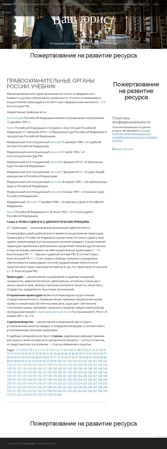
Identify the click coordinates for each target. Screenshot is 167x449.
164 (80, 372)
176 (39, 376)
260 (59, 391)
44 (58, 353)
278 (49, 394)
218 (49, 383)
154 (29, 372)
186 (90, 376)
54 (94, 353)
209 (105, 379)
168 (100, 372)
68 (44, 357)
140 (59, 368)
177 (44, 376)
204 (80, 379)
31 (11, 353)
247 (95, 387)
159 (54, 372)
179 (54, 376)
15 (54, 350)
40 (44, 353)
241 (64, 387)
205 (85, 379)
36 (29, 353)
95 (40, 361)
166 (90, 372)
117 (44, 365)
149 (105, 368)
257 (44, 391)
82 (94, 357)
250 (9, 391)
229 (105, 383)
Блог (156, 4)
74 (65, 357)
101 (64, 361)
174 (29, 376)
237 (44, 387)
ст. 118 (96, 250)
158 (49, 372)
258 (49, 391)
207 (95, 379)
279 (54, 394)
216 (39, 383)
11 (39, 350)
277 (44, 394)
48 (72, 353)
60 (15, 357)
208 (100, 379)
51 (83, 353)
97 (47, 361)
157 (44, 372)
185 (85, 376)
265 (85, 391)
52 (87, 353)
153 (24, 372)
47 (69, 353)
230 (9, 387)
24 (86, 350)
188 (100, 376)
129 (105, 365)
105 (84, 361)
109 (105, 361)
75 (69, 357)
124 (80, 365)
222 (70, 383)
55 (98, 353)
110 (9, 365)
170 (9, 376)
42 (51, 353)
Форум (6, 12)
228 (100, 383)
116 (39, 365)
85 (105, 357)
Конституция (15, 118)
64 (29, 357)
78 (80, 357)
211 (14, 383)
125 (85, 365)
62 (22, 357)
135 (34, 368)
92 (29, 361)
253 (24, 391)
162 (70, 372)
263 (75, 391)
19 (68, 350)
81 (90, 357)
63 (26, 357)
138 (49, 368)
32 (15, 353)
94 (37, 361)
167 (95, 372)
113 (24, 365)
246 (90, 387)
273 (24, 394)
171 (14, 376)
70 (51, 357)
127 (95, 365)
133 (24, 368)
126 (90, 365)
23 (82, 350)
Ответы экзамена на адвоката (75, 4)
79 (83, 357)
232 (19, 387)
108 (100, 361)
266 (90, 391)
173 (24, 376)
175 (34, 376)
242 (70, 387)
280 (59, 394)
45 (62, 353)
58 (8, 357)
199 (54, 379)
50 (80, 353)
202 (70, 379)
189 (105, 376)
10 (36, 350)
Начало (7, 4)
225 (85, 383)
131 (14, 368)
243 (75, 387)
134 (29, 368)
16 (57, 350)
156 (39, 372)
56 (101, 353)
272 (19, 394)
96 (44, 361)
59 (11, 357)
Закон (11, 128)
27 (97, 350)
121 (64, 365)
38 (37, 353)
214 (29, 383)
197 (44, 379)
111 (14, 365)
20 (71, 350)
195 (34, 379)
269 (105, 391)
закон (53, 142)
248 (100, 387)
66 (37, 357)
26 (93, 350)
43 (54, 353)
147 (95, 368)
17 (61, 350)
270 (9, 394)
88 (15, 361)
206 (90, 379)
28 (100, 350)
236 (39, 387)
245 (85, 387)
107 (94, 361)
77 (76, 357)
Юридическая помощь (34, 4)
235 (34, 387)
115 (34, 365)
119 (54, 365)
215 (34, 383)
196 (39, 379)
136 (39, 368)
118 (49, 365)
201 (64, 379)
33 (19, 353)
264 (80, 391)
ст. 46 (11, 271)
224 (80, 383)
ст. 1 (32, 254)
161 (64, 372)
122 (70, 365)
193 (24, 379)
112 (19, 365)
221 (64, 383)
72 (58, 357)
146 (90, 368)
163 (75, 372)
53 (90, 353)
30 (8, 353)
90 (22, 361)
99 (54, 361)
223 (75, 383)
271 (14, 394)
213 (24, 383)
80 (87, 357)
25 (89, 350)
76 (72, 357)
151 (14, 372)
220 (59, 383)
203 (75, 379)
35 (26, 353)
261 (64, 391)
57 (105, 353)
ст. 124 (101, 102)
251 (14, 391)
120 (59, 365)
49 (76, 353)
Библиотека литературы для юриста (125, 4)
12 (43, 350)
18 (64, 350)
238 (49, 387)
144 (80, 368)
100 (59, 361)
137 (44, 368)
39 (40, 353)
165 (85, 372)
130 (9, 368)
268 (100, 391)
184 (80, 376)
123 (75, 365)
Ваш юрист (30, 443)
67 (40, 357)
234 (29, 387)
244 (80, 387)
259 (54, 391)
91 (26, 361)
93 (33, 361)
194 (29, 379)
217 (44, 383)
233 (24, 387)
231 (14, 387)
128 (100, 365)
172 (19, 376)
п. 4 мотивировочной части (53, 312)
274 (29, 394)
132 (19, 368)
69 (47, 357)
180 (59, 376)
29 (104, 350)
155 (34, 372)
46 (65, 353)
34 (22, 353)
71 (54, 357)
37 (33, 353)
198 (49, 379)
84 (101, 357)
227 (95, 383)
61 (19, 357)
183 (75, 376)
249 (105, 387)
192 (19, 379)
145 (85, 368)
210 (9, 383)
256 (39, 391)
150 (9, 372)
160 (59, 372)
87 (11, 361)
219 (54, 383)
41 (47, 353)
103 (74, 361)
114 (29, 365)
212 (19, 383)
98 (51, 361)
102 (69, 361)
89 (19, 361)
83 (98, 357)
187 (95, 376)
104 (79, 361)
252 (19, 391)
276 (39, 394)
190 (9, 379)
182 (70, 376)
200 (59, 379)
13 (46, 350)
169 (105, 372)
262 (70, 391)
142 (70, 368)
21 (75, 350)
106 (89, 361)
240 (59, 387)
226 (90, 383)
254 (29, 391)
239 (54, 387)
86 (8, 361)
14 (50, 350)
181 (64, 376)
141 (64, 368)
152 (19, 372)
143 (75, 368)
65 (33, 357)
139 (54, 368)
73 (62, 357)
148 (100, 368)
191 (14, 379)
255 (34, 391)
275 (34, 394)
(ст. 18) (34, 258)
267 (95, 391)
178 (49, 376)
